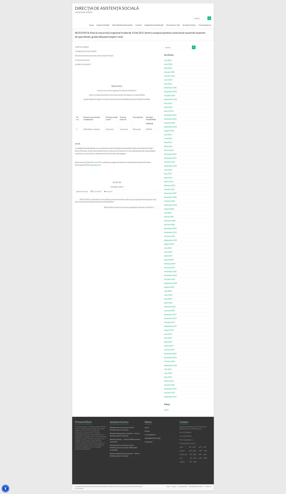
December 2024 (170, 87)
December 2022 (170, 115)
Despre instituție (103, 25)
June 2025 (168, 80)
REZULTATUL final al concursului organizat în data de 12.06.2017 (130, 207)
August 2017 (169, 330)
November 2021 (170, 158)
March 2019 (168, 260)
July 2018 (168, 291)
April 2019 (168, 256)
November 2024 (170, 91)
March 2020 (168, 217)
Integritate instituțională (153, 25)
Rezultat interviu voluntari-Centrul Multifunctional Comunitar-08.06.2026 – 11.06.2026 (124, 447)
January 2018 (169, 310)
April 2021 (168, 177)
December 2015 (170, 389)
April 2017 (168, 342)
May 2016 (168, 377)
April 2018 (168, 303)
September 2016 (170, 365)
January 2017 (169, 350)
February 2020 (169, 220)
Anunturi (109, 191)
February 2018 (169, 306)
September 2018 (170, 283)
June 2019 (168, 252)
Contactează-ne (205, 25)
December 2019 (170, 228)
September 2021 (170, 166)
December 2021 (170, 154)
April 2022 (168, 146)
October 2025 (169, 76)
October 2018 (169, 279)
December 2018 (170, 271)
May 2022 (168, 142)
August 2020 (169, 209)
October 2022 (169, 123)
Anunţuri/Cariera (189, 25)
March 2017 (168, 346)
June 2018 (168, 295)
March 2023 (168, 111)
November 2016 (170, 357)
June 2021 (168, 170)
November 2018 (170, 275)
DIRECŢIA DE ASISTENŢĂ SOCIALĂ (107, 8)
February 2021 (169, 185)
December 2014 (170, 396)
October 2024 (169, 95)
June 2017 (168, 334)
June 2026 (168, 64)
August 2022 (169, 131)
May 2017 (168, 338)
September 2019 (170, 240)
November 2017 (170, 318)
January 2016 (169, 385)
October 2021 (169, 162)
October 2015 (169, 393)
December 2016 (170, 353)
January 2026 (169, 72)
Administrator (83, 191)
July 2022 (168, 134)
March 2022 (168, 150)
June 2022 (168, 138)
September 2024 (170, 99)
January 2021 (169, 189)
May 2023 (168, 103)
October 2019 (169, 236)
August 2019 (169, 244)
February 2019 (169, 263)
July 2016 (168, 369)
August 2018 (169, 287)
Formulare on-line (173, 25)
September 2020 (170, 205)
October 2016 (169, 361)
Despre (147, 431)
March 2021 (168, 181)
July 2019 (168, 248)
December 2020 (170, 193)
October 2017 (169, 322)
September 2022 (170, 127)
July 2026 (168, 60)
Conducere (148, 442)
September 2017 (170, 326)
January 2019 (169, 267)
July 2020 (168, 213)
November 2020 (170, 197)
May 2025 (168, 84)
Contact (138, 25)
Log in (166, 410)
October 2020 (169, 201)
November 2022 (170, 119)
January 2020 (169, 224)
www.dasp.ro (95, 165)
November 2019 (170, 232)
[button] (5, 488)
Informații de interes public (122, 25)
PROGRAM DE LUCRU (153, 438)
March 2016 (168, 381)
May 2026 (168, 68)
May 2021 (168, 174)
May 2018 (168, 299)
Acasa (91, 25)
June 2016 (168, 373)
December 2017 (170, 314)
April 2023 (168, 107)
